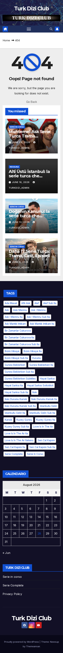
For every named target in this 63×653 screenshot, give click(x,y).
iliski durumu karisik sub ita (20, 405)
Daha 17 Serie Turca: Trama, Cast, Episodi (29, 253)
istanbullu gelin (48, 405)
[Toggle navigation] (29, 29)
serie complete (14, 453)
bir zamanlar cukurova (18, 330)
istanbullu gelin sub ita (42, 412)
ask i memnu (38, 309)
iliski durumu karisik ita (44, 399)
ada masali (11, 303)
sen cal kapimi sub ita (42, 447)
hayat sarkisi (47, 378)
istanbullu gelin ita (15, 412)
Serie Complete (13, 585)
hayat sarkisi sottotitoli (40, 385)
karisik (8, 419)
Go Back (31, 102)
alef (36, 303)
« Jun (6, 553)
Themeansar (33, 646)
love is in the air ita (16, 433)
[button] (51, 29)
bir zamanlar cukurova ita (19, 337)
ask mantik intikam (15, 323)
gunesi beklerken (15, 364)
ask (7, 309)
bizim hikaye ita (33, 351)
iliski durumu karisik (16, 399)
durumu (36, 357)
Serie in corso (12, 576)
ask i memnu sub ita (38, 316)
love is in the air (43, 426)
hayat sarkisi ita (14, 385)
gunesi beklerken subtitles (20, 378)
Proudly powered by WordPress (22, 641)
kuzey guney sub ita (17, 426)
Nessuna (14, 167)
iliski (34, 392)
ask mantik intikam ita (42, 323)
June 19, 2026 (21, 182)
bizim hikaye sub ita (16, 357)
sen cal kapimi (46, 440)
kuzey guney (24, 419)
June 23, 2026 (21, 142)
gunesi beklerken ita (41, 364)
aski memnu (20, 309)
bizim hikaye (12, 351)
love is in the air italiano (19, 440)
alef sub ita (49, 303)
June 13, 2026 (21, 222)
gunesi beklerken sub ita (19, 371)
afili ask (25, 303)
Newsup (54, 641)
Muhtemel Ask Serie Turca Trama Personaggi (29, 136)
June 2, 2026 (20, 262)
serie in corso (17, 127)
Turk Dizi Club (31, 8)
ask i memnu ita (14, 316)
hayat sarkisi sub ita (16, 392)
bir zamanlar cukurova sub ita (22, 344)
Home (6, 40)
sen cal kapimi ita (15, 447)
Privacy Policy (12, 594)
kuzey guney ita (45, 419)
